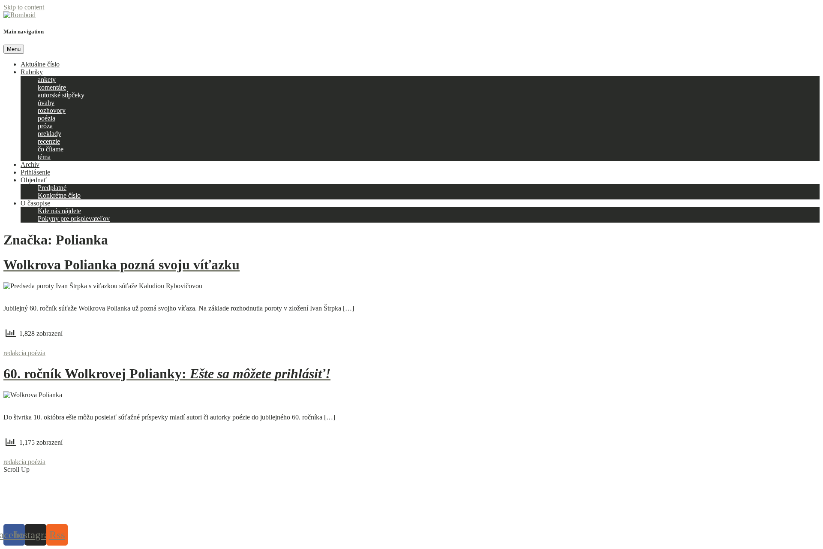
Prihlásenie (35, 172)
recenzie (49, 141)
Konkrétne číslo (59, 195)
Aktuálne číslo (40, 64)
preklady (49, 133)
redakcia (15, 352)
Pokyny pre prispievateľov (74, 218)
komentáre (52, 87)
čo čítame (50, 149)
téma (44, 156)
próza (45, 126)
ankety (47, 79)
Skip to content (23, 7)
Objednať (34, 180)
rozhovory (52, 110)
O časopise (35, 203)
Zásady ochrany (372, 513)
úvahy (46, 102)
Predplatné (52, 187)
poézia (46, 118)
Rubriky (32, 71)
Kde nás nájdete (59, 210)
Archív (30, 164)
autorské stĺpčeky (61, 95)
